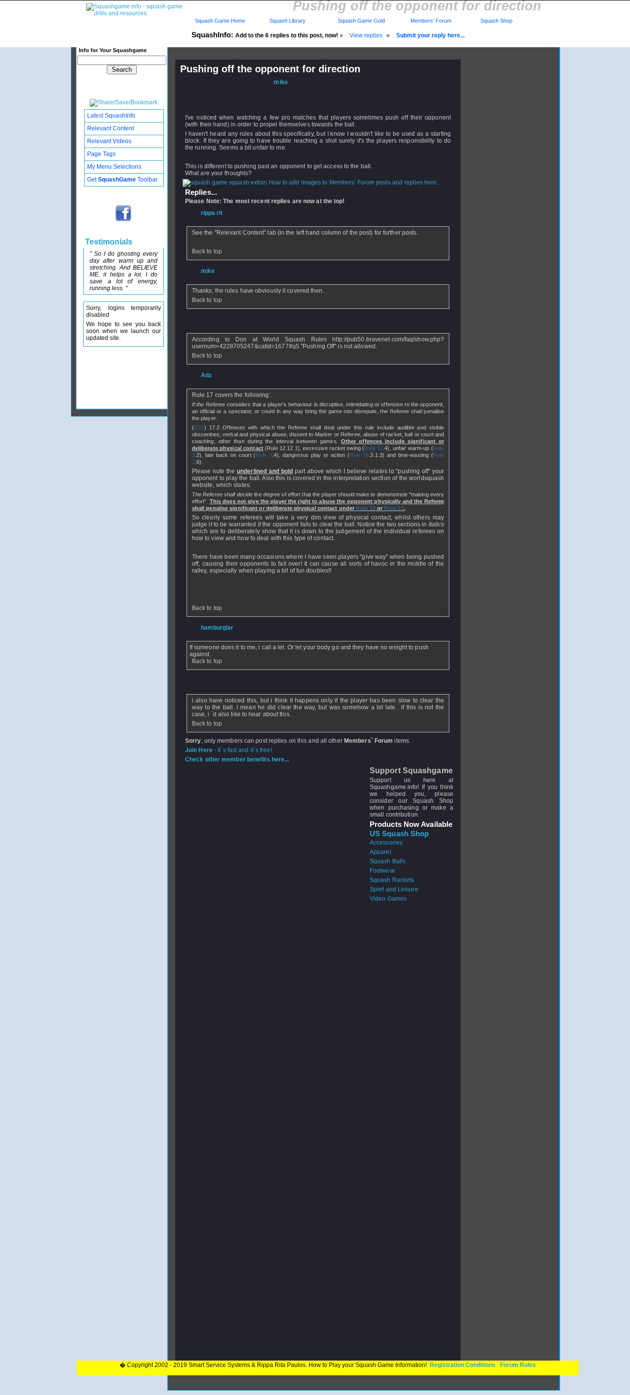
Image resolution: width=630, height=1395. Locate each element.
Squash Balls (388, 861)
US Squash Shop (399, 834)
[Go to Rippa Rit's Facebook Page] (124, 220)
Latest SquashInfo (111, 115)
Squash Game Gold (361, 21)
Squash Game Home (220, 21)
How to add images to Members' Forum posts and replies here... (354, 182)
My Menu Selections (114, 166)
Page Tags (101, 154)
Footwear (382, 870)
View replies (365, 35)
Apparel (380, 852)
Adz (206, 375)
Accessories (386, 842)
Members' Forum (430, 21)
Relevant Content (110, 128)
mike (280, 82)
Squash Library (286, 21)
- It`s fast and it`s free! (228, 750)
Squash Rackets (392, 880)
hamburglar (217, 627)
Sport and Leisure (394, 889)
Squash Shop (496, 21)
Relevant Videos (109, 141)
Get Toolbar (122, 179)
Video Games (388, 898)
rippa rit (212, 213)
